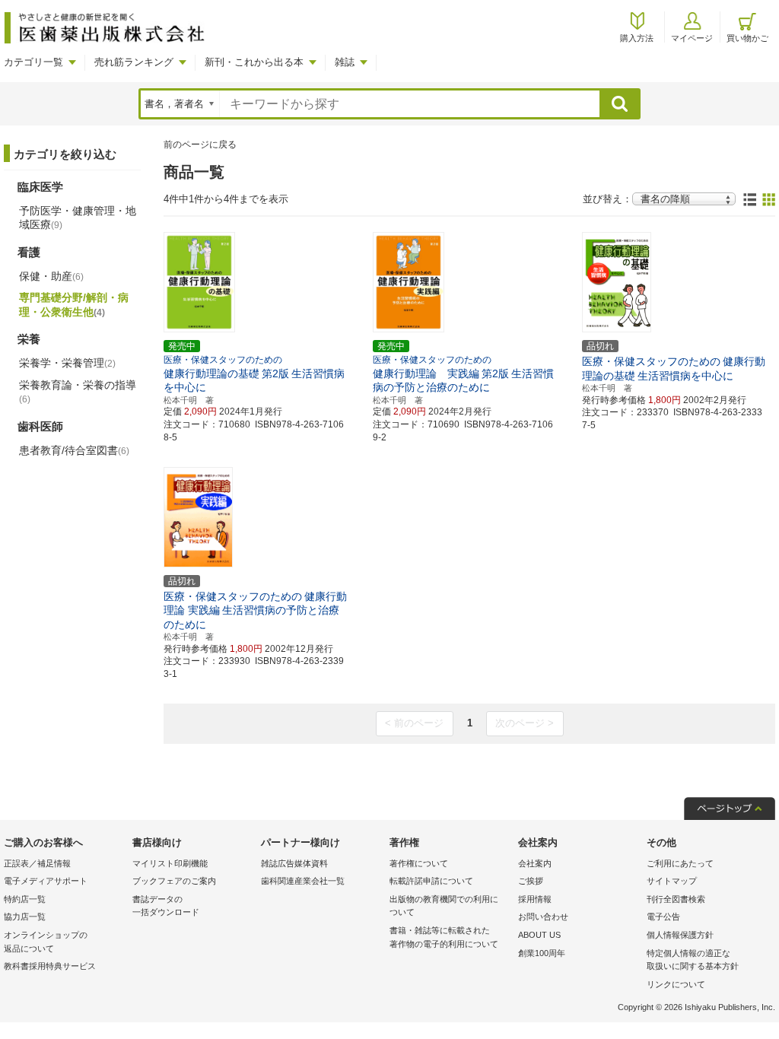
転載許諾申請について (431, 880)
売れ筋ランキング (133, 62)
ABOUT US (539, 934)
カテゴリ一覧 (33, 62)
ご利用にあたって (680, 863)
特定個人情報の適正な (693, 959)
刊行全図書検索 (676, 899)
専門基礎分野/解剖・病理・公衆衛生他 (74, 304)
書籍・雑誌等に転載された (444, 937)
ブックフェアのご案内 (174, 880)
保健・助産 (51, 276)
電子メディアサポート (45, 880)
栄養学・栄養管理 (67, 363)
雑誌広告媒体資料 (294, 863)
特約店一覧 (25, 899)
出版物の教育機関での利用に (444, 905)
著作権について (419, 863)
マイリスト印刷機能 (170, 863)
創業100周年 (541, 953)
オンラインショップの (45, 941)
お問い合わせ (543, 916)
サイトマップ (672, 880)
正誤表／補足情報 (37, 863)
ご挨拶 (530, 880)
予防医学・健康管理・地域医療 (77, 217)
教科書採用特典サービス (50, 966)
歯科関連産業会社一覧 (303, 880)
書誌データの (165, 905)
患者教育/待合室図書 (74, 450)
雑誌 (345, 62)
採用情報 (535, 899)
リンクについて (676, 984)
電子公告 (663, 916)
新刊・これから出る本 (254, 62)
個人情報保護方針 (680, 934)
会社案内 (535, 863)
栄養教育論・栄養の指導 (77, 392)
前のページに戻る (200, 144)
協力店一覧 (25, 916)
